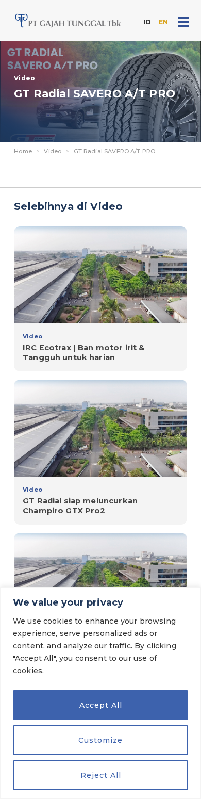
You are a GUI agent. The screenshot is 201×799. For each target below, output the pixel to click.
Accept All (100, 705)
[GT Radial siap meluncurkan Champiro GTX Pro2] (100, 452)
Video (52, 151)
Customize (100, 740)
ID (147, 22)
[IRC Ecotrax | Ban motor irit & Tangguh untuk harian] (100, 298)
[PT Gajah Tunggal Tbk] (68, 20)
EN (163, 22)
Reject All (100, 775)
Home (23, 151)
